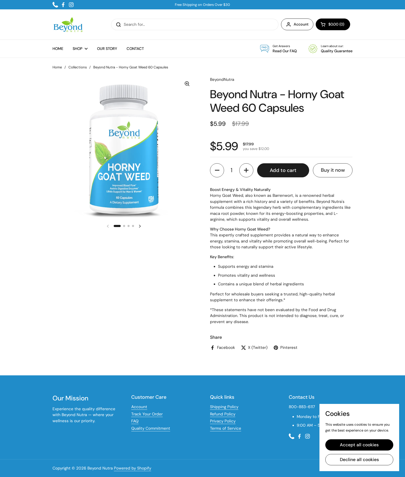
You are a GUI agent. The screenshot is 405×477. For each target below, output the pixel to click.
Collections (77, 67)
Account (301, 24)
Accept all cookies (359, 445)
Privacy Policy (223, 421)
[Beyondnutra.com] (67, 24)
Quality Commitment (150, 428)
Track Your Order (147, 414)
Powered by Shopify (132, 468)
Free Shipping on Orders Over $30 (202, 5)
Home (57, 67)
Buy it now (333, 170)
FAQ (135, 421)
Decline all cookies (359, 459)
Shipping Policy (224, 406)
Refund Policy (222, 414)
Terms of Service (225, 428)
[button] (333, 24)
